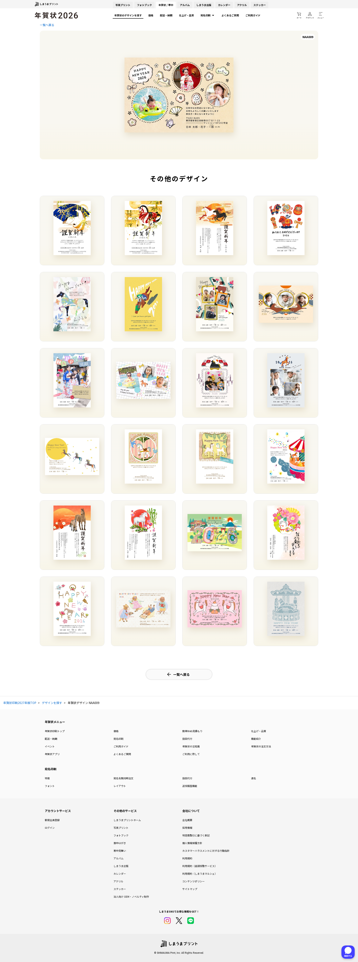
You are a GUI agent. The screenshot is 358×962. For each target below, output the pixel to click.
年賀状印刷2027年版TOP (19, 703)
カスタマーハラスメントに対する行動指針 (206, 850)
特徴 (47, 778)
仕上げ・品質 (186, 15)
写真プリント (121, 827)
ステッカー (259, 5)
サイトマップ (189, 889)
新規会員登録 (52, 820)
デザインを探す (52, 703)
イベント (50, 746)
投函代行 (187, 738)
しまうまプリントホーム (127, 820)
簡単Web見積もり (192, 731)
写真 (122, 5)
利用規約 (187, 858)
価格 (150, 15)
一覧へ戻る (47, 25)
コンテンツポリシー (193, 881)
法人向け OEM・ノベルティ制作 (131, 896)
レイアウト (120, 786)
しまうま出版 (203, 5)
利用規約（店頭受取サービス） (199, 866)
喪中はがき (120, 843)
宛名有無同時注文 (123, 778)
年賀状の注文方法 (261, 746)
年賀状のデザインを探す (128, 15)
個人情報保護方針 (192, 843)
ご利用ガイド (253, 15)
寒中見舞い (120, 850)
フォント (50, 786)
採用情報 (187, 827)
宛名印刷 (205, 15)
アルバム (185, 5)
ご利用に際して (191, 754)
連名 (253, 778)
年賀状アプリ (52, 754)
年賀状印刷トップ (55, 731)
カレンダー (224, 5)
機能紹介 (256, 738)
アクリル (242, 5)
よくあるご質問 (230, 15)
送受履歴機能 (189, 786)
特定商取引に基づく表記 (196, 835)
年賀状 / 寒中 (165, 5)
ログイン (50, 827)
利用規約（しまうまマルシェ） (199, 873)
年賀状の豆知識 (191, 746)
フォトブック (144, 5)
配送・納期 (166, 15)
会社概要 (187, 820)
